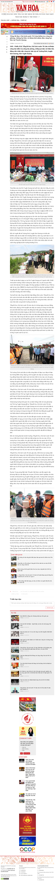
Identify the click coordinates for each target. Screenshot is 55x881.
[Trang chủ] (2, 14)
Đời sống (37, 14)
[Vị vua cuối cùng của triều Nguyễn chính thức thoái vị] (15, 634)
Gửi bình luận (50, 607)
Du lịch (22, 14)
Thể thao (19, 14)
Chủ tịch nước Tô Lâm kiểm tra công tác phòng (32, 591)
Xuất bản (15, 14)
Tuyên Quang (24, 594)
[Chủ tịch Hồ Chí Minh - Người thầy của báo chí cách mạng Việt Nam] (15, 626)
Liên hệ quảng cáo (41, 1)
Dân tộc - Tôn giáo (45, 14)
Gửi (21, 753)
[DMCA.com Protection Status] (5, 878)
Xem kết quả (26, 753)
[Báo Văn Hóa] (27, 859)
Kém (23, 750)
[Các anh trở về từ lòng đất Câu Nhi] (21, 795)
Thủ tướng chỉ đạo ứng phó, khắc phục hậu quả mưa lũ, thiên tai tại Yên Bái (35, 558)
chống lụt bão (15, 594)
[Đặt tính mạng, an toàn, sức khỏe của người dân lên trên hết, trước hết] (13, 582)
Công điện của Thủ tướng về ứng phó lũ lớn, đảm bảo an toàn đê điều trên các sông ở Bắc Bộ (34, 564)
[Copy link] (7, 44)
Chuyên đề (51, 14)
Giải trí (34, 14)
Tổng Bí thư (15, 591)
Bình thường (25, 749)
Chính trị (4, 14)
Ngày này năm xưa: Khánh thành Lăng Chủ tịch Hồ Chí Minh (34, 680)
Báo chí (11, 14)
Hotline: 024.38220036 (29, 1)
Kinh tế (40, 14)
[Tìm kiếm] (37, 16)
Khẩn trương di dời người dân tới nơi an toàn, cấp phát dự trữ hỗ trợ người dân (34, 569)
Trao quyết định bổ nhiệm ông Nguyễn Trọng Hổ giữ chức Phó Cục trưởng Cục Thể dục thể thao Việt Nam (31, 785)
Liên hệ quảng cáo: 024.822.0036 (26, 875)
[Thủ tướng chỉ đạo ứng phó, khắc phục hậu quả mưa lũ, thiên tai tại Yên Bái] (13, 559)
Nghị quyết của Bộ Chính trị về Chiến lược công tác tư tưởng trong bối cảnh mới (36, 640)
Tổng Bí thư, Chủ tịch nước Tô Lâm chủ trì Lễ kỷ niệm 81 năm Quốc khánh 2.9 (35, 688)
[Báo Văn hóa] (27, 7)
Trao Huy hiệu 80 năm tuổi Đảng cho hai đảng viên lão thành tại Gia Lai (35, 664)
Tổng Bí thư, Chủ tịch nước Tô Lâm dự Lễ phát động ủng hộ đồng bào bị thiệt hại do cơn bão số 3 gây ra (35, 575)
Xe (28, 16)
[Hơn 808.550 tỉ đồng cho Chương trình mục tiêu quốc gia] (15, 618)
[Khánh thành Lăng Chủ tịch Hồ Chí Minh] (15, 682)
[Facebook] (7, 36)
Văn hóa (8, 14)
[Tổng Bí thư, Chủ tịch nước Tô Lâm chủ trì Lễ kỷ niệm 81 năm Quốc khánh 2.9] (15, 690)
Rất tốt (24, 747)
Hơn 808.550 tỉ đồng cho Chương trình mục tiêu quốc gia (34, 616)
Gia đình (26, 14)
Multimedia (35, 16)
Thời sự (21, 617)
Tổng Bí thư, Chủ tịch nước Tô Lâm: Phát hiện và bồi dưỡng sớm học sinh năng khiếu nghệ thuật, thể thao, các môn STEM (36, 648)
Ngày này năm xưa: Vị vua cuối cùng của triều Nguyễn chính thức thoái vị (36, 632)
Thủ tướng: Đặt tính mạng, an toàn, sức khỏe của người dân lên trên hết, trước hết (35, 581)
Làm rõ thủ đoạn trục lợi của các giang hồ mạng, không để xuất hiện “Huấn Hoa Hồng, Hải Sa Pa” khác (30, 772)
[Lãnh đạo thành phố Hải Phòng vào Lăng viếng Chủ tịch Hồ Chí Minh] (15, 658)
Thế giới (31, 16)
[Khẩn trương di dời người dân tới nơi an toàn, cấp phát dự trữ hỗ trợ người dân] (13, 570)
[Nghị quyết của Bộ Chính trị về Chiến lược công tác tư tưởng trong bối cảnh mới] (15, 642)
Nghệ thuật (30, 14)
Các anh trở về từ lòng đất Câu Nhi (31, 794)
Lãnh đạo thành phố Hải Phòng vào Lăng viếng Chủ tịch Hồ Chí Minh (35, 656)
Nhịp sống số (25, 16)
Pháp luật (17, 16)
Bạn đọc (20, 16)
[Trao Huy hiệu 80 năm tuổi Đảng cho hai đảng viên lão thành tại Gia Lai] (15, 666)
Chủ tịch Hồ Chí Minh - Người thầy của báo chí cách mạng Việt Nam (35, 624)
